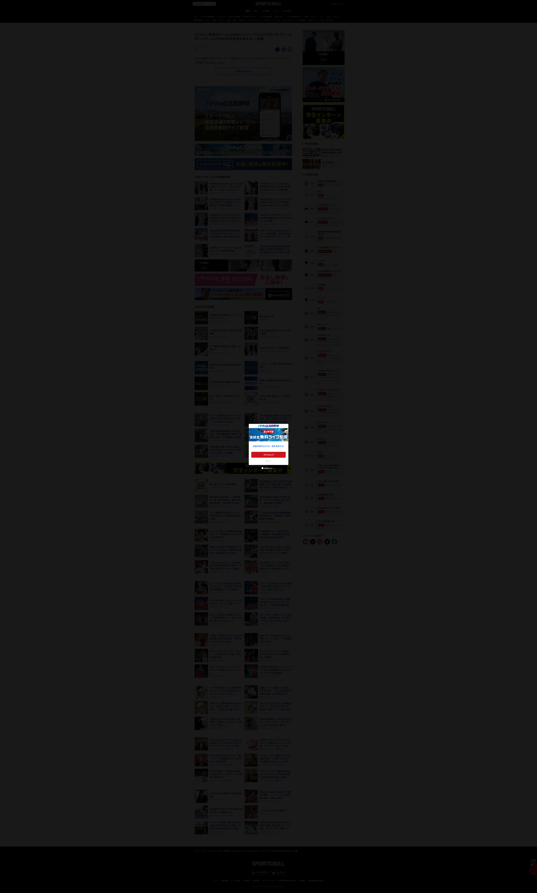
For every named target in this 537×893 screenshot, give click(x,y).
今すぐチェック (268, 454)
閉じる (268, 461)
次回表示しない (268, 468)
